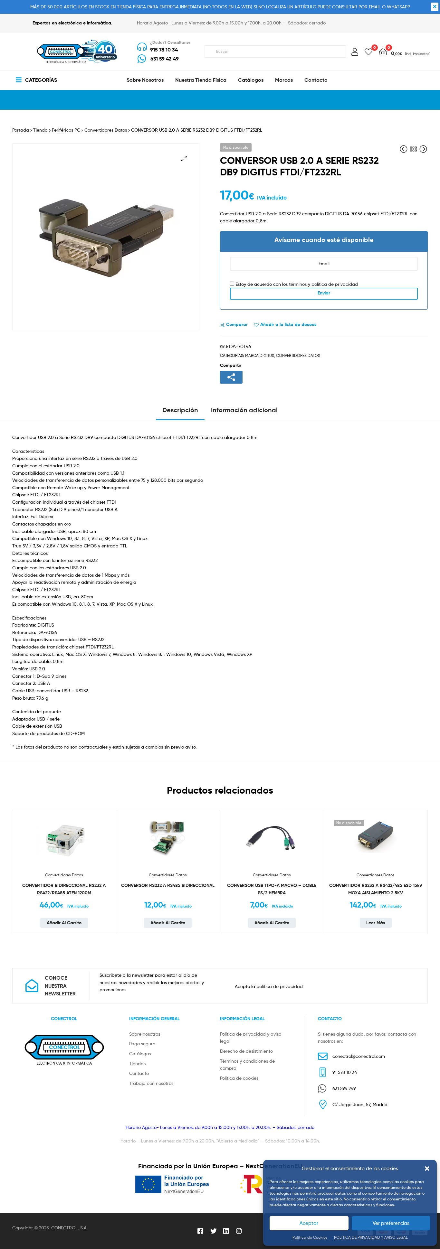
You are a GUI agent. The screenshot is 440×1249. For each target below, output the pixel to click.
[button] (427, 1168)
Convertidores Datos (105, 130)
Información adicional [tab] (244, 410)
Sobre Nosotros (145, 80)
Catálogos (250, 80)
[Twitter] (213, 1231)
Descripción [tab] (180, 410)
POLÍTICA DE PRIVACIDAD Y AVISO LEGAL (371, 1237)
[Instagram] (239, 1231)
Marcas (284, 80)
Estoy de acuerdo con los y (296, 284)
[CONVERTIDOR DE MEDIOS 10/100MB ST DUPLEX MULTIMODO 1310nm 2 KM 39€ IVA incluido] (423, 149)
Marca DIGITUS (259, 355)
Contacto (316, 80)
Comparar (237, 324)
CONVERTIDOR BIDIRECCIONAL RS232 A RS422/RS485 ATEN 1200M (64, 889)
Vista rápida (108, 857)
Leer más (375, 923)
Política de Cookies (310, 1237)
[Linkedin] (226, 1231)
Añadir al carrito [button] (64, 923)
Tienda (40, 130)
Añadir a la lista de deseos (288, 324)
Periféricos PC (66, 130)
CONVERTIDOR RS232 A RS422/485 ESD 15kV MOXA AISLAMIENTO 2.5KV (375, 889)
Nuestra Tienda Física (200, 80)
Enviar (324, 293)
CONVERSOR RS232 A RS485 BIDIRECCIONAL (168, 885)
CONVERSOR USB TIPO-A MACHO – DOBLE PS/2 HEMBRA (271, 889)
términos (298, 284)
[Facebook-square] (200, 1231)
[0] (368, 51)
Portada (20, 130)
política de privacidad (334, 284)
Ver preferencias (391, 1223)
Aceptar (309, 1223)
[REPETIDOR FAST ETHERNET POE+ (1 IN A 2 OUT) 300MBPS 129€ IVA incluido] (404, 149)
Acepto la (269, 986)
